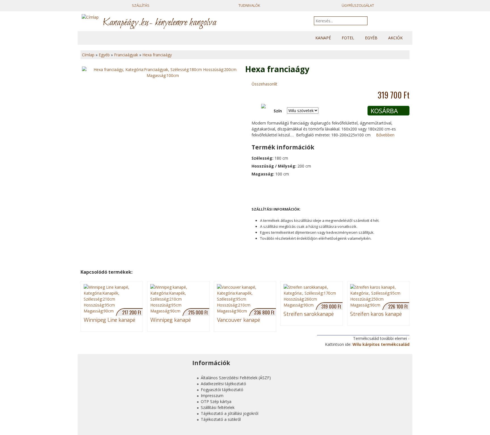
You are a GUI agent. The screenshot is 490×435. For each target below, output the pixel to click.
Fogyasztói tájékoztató (222, 389)
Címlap (88, 54)
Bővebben (385, 135)
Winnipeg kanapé (170, 320)
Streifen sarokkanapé (309, 314)
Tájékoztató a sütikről (221, 419)
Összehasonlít (264, 84)
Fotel (348, 37)
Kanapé (323, 37)
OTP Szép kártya (216, 401)
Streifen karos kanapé (376, 314)
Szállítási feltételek (218, 407)
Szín (278, 110)
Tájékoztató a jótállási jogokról (229, 413)
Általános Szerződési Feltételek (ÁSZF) (236, 377)
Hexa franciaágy (157, 54)
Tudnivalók (249, 5)
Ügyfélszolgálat (358, 5)
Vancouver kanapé (238, 320)
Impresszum (212, 395)
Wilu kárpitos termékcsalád (380, 344)
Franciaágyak (126, 54)
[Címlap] (90, 21)
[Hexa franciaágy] (163, 72)
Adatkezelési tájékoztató (223, 383)
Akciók (395, 37)
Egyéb (371, 37)
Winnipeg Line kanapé (109, 320)
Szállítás (140, 5)
